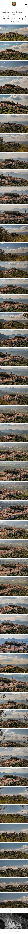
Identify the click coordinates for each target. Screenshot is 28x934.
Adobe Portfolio (16, 931)
